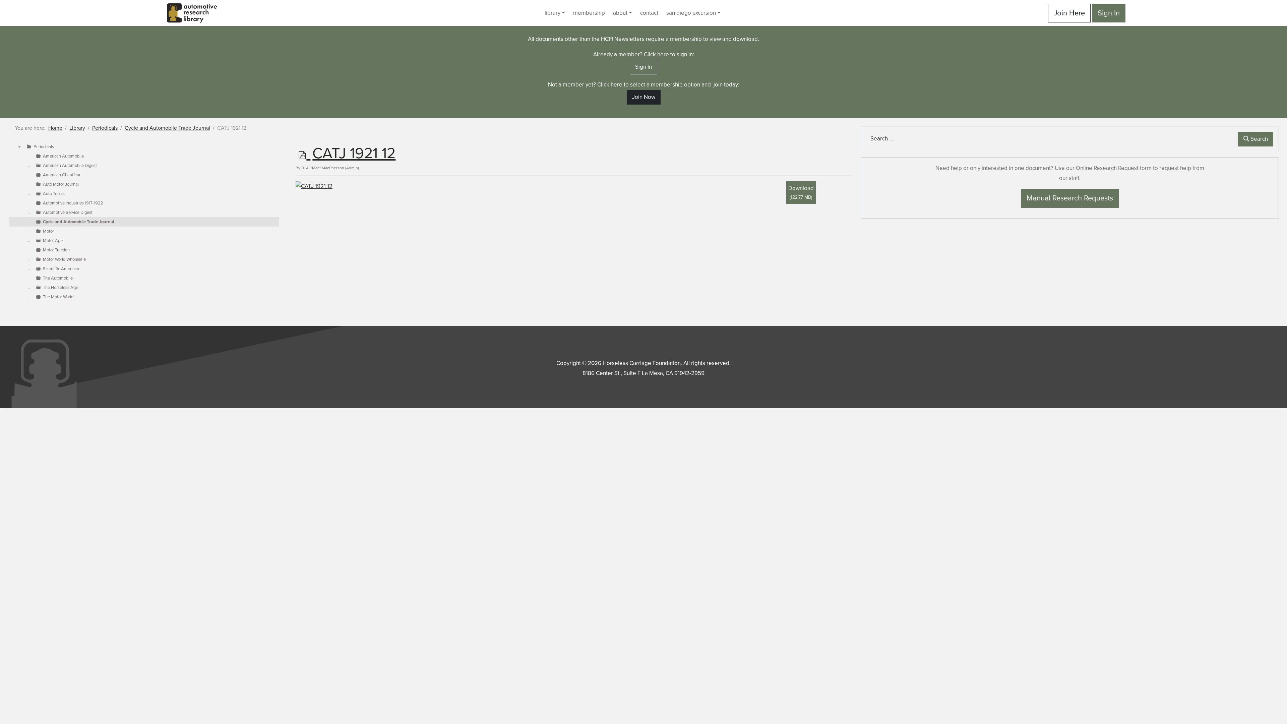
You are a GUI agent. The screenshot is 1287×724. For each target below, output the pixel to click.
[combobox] (1050, 139)
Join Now (643, 97)
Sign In (1109, 13)
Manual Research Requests (1070, 198)
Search (1258, 138)
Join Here (1069, 13)
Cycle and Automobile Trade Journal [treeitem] (78, 222)
